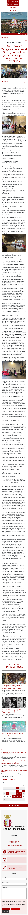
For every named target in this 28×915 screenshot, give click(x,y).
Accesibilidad (14, 842)
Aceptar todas (6, 909)
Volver (25, 40)
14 (17, 791)
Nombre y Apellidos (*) (6, 877)
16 (23, 791)
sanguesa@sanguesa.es (14, 836)
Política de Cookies (14, 844)
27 (14, 797)
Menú (21, 34)
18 (7, 794)
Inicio (2, 37)
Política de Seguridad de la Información (14, 845)
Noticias (6, 37)
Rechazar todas (15, 909)
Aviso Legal (14, 839)
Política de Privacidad (14, 841)
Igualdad (24, 83)
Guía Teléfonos (14, 4)
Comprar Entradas (14, 1)
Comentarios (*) (5, 887)
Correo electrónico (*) (6, 882)
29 (20, 797)
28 (17, 797)
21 (17, 794)
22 (20, 794)
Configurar (5, 911)
